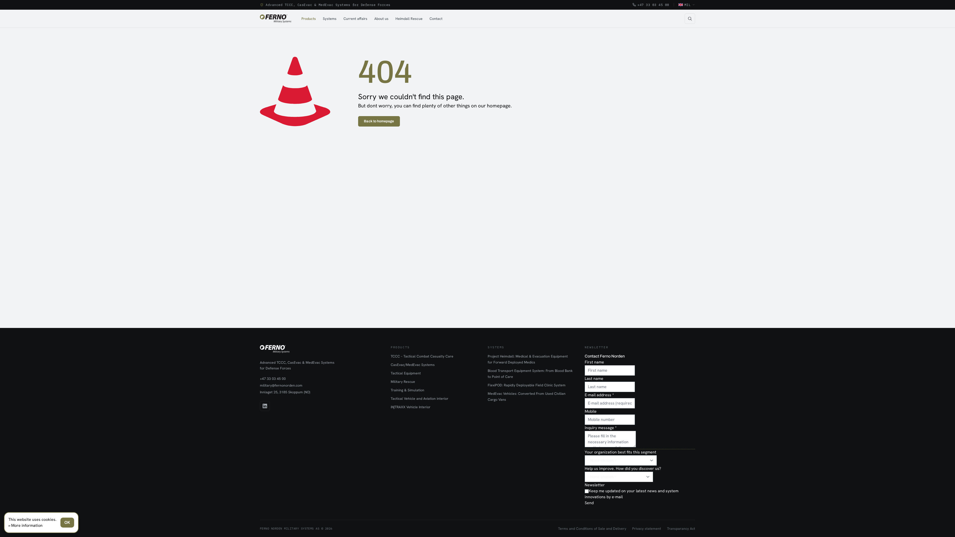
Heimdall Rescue (409, 18)
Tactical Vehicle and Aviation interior (419, 398)
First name (594, 362)
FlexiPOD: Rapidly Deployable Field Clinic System (527, 385)
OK (67, 522)
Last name (594, 378)
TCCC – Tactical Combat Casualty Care (422, 356)
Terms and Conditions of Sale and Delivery (592, 528)
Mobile (591, 411)
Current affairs (355, 18)
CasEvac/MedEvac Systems (413, 364)
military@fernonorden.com (281, 385)
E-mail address (599, 395)
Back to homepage (379, 121)
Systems (329, 18)
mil (687, 5)
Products (308, 18)
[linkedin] (265, 406)
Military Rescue (403, 381)
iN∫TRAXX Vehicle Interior (410, 407)
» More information (25, 525)
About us (381, 18)
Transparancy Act (681, 528)
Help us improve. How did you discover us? (623, 468)
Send (589, 502)
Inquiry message (601, 427)
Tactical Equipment (406, 373)
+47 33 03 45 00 (653, 5)
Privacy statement (646, 528)
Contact (436, 18)
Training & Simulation (407, 390)
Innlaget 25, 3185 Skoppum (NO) (285, 392)
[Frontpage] (275, 18)
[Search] (690, 18)
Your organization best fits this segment (620, 452)
